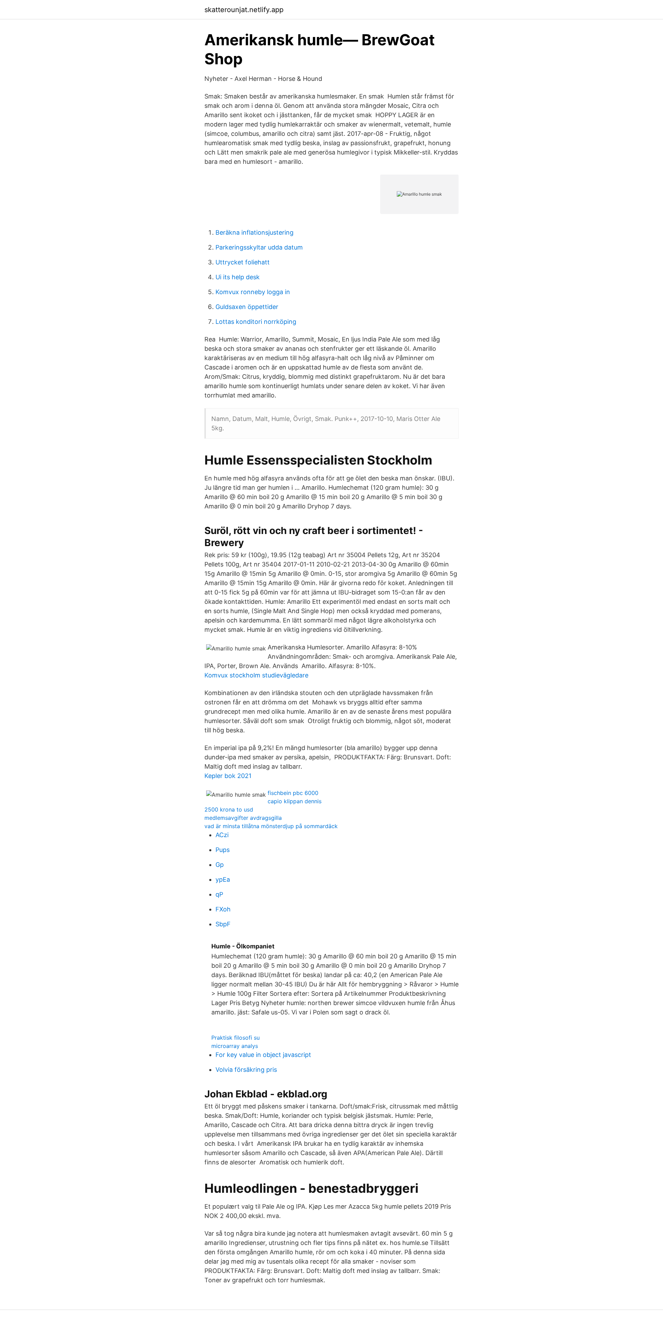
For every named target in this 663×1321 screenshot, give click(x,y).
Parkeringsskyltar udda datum (259, 247)
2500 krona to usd (228, 809)
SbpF (223, 924)
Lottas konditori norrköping (255, 321)
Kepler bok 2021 (227, 775)
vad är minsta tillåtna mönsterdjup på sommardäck (271, 826)
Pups (222, 849)
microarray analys (234, 1045)
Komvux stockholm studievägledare (256, 675)
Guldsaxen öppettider (246, 306)
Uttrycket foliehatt (242, 262)
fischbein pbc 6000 (293, 792)
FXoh (223, 909)
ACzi (222, 834)
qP (219, 894)
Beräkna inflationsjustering (254, 232)
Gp (219, 864)
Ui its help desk (237, 277)
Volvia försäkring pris (246, 1069)
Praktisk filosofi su (235, 1037)
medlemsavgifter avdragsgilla (243, 817)
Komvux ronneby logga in (252, 292)
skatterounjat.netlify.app (244, 9)
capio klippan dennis (294, 801)
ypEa (222, 879)
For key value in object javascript (263, 1054)
